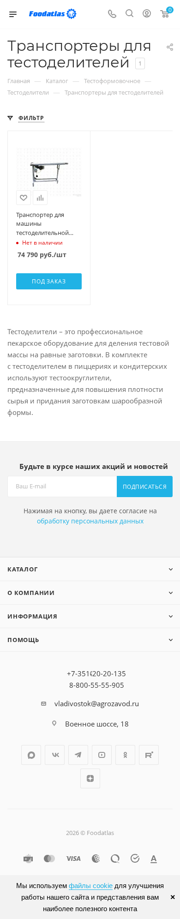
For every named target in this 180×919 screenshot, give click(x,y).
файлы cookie (91, 885)
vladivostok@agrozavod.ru (96, 703)
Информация (32, 616)
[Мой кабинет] (147, 14)
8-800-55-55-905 (96, 685)
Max (31, 755)
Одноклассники (125, 755)
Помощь (23, 640)
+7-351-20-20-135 (96, 673)
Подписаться (145, 487)
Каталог (22, 569)
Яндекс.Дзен (90, 778)
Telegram (78, 755)
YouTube (102, 755)
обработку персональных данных (90, 521)
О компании (31, 593)
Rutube (149, 755)
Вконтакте (55, 755)
